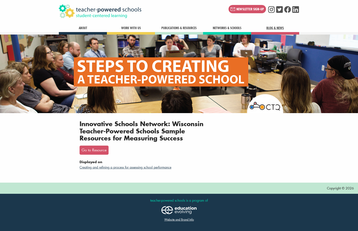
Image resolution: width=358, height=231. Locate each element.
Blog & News (275, 28)
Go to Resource (94, 150)
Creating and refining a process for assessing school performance (125, 167)
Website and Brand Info (179, 219)
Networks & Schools (227, 28)
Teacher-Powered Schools (121, 11)
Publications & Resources (179, 28)
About (83, 28)
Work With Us (131, 28)
